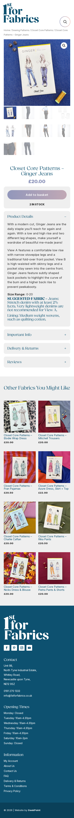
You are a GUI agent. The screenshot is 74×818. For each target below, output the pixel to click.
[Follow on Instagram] (22, 648)
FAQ (6, 775)
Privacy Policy (12, 791)
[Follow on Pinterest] (14, 648)
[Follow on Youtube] (29, 648)
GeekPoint (34, 810)
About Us (9, 765)
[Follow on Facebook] (7, 648)
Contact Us (10, 770)
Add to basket (37, 195)
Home (7, 30)
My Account (11, 760)
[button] (64, 45)
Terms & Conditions (15, 786)
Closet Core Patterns (42, 30)
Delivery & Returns (15, 780)
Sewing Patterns (20, 30)
